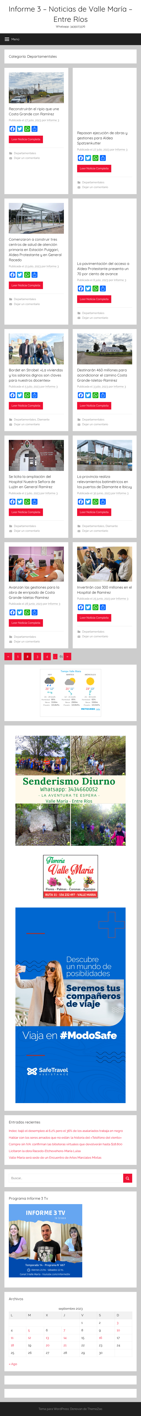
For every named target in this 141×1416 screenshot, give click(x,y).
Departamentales (25, 153)
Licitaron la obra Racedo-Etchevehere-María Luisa (45, 1151)
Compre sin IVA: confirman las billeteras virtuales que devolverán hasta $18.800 (65, 1144)
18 (12, 1345)
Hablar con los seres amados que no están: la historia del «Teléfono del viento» (65, 1137)
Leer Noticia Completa (26, 139)
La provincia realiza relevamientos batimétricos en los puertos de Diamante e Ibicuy (104, 481)
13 (47, 1338)
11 (12, 1338)
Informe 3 (53, 120)
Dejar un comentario (27, 158)
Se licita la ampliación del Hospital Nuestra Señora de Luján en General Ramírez (32, 481)
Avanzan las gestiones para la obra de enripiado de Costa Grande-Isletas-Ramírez (34, 592)
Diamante (43, 419)
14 (65, 1338)
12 (29, 1338)
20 (47, 1345)
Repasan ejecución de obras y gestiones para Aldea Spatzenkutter (102, 138)
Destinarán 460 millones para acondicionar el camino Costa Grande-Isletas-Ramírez (102, 375)
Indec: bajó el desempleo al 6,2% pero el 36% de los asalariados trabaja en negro (66, 1131)
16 (100, 1338)
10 (118, 1330)
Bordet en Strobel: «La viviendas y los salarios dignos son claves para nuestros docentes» (36, 375)
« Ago (13, 1364)
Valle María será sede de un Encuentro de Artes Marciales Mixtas (55, 1157)
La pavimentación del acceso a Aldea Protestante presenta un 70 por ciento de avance (103, 268)
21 (65, 1345)
